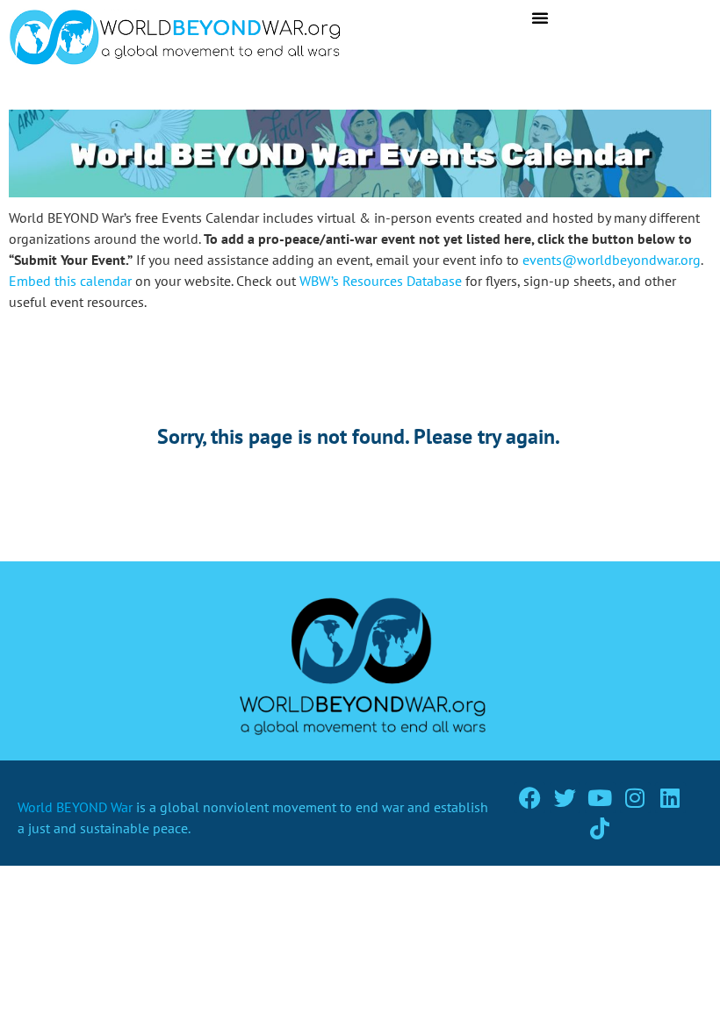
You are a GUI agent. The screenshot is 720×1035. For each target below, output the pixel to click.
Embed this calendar (70, 280)
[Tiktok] (600, 828)
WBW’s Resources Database (380, 280)
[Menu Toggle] (540, 17)
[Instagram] (635, 797)
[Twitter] (565, 797)
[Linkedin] (670, 797)
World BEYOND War (75, 807)
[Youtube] (600, 797)
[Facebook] (530, 797)
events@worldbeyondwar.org (611, 259)
